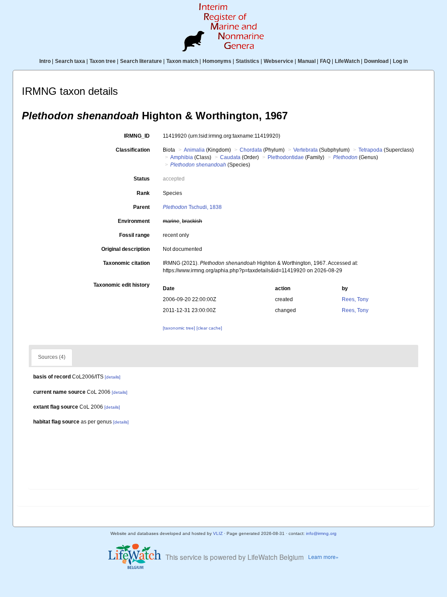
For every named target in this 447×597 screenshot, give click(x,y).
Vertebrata (305, 150)
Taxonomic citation (126, 263)
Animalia (194, 150)
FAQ (325, 61)
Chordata (251, 150)
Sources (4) (51, 357)
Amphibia (181, 157)
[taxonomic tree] (179, 328)
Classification (133, 150)
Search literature (141, 61)
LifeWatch (347, 61)
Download (376, 61)
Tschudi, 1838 (192, 207)
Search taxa (70, 61)
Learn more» (323, 556)
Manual (307, 61)
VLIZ (218, 533)
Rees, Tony (355, 299)
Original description (125, 249)
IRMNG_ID (137, 136)
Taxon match (182, 61)
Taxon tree (102, 61)
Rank (143, 193)
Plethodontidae (286, 157)
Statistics (247, 61)
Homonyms (217, 61)
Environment (134, 221)
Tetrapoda (370, 150)
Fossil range (134, 235)
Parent (141, 207)
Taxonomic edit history (121, 285)
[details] (112, 377)
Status (142, 179)
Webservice (278, 61)
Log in (400, 61)
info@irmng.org (321, 533)
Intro (45, 61)
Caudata (230, 157)
